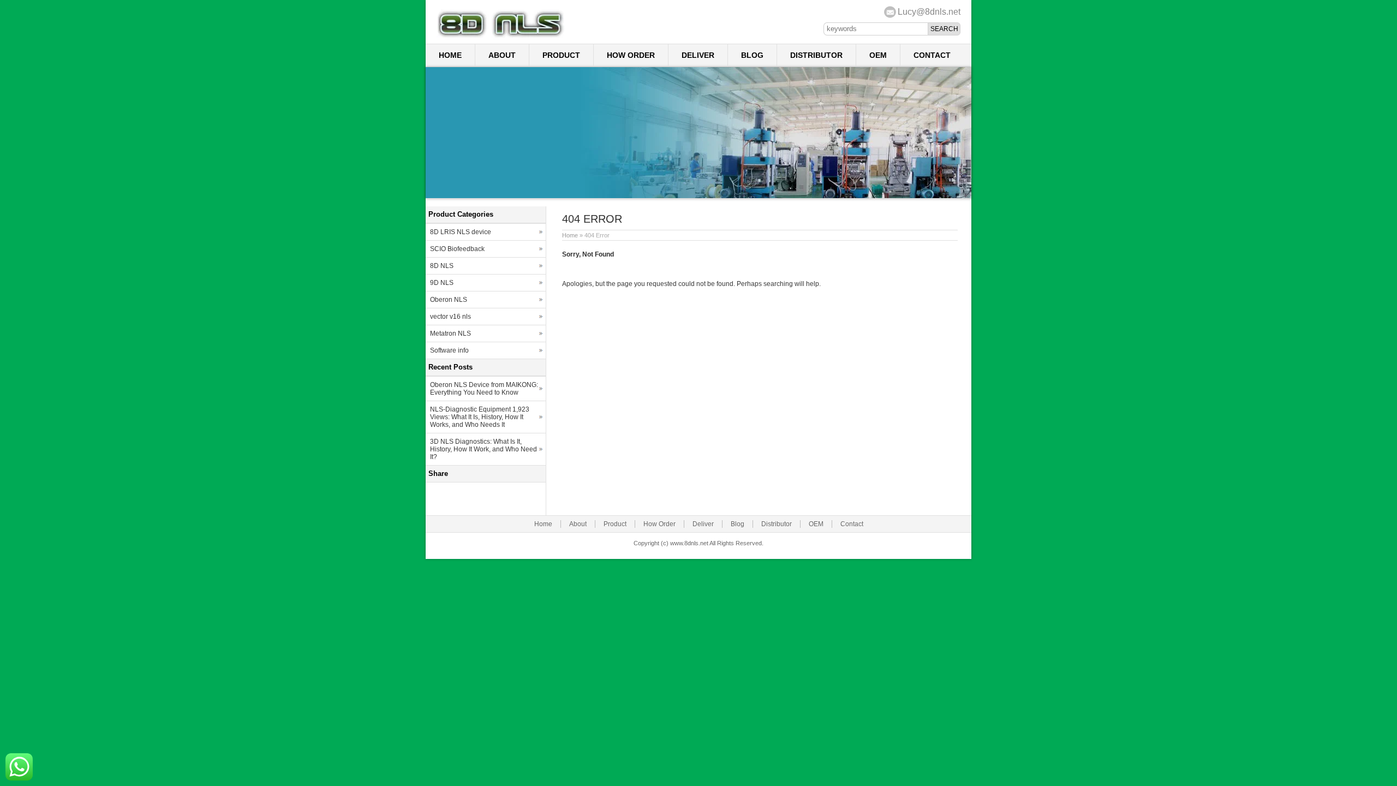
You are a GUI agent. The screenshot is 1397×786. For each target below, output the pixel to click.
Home (450, 55)
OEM (878, 55)
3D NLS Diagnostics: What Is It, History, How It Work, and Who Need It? (483, 449)
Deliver (698, 55)
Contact (932, 55)
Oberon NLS (448, 299)
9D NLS (441, 283)
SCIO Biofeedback (457, 249)
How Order (631, 55)
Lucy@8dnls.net (929, 11)
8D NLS (441, 266)
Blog (752, 55)
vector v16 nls (450, 316)
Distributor (816, 55)
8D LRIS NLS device (460, 232)
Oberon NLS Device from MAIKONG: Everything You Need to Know (484, 388)
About (502, 55)
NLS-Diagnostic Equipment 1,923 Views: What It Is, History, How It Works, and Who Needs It (479, 417)
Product (561, 55)
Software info (449, 350)
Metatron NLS (450, 333)
